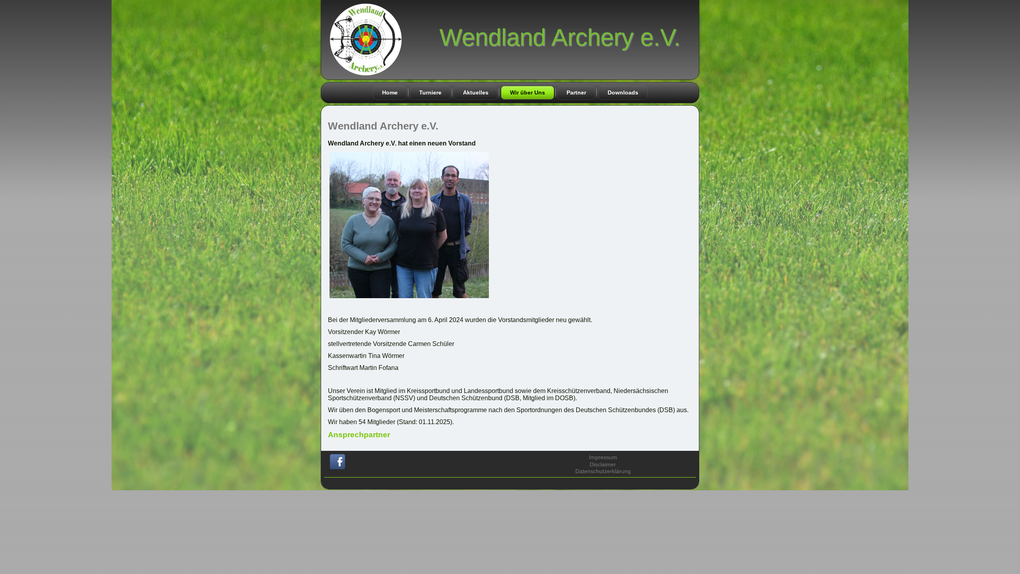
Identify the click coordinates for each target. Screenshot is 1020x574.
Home (390, 92)
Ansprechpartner (359, 435)
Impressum (603, 457)
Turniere (430, 92)
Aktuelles (475, 92)
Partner (576, 92)
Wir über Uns (527, 92)
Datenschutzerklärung (603, 471)
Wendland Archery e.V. (560, 37)
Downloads (623, 92)
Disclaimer (603, 464)
